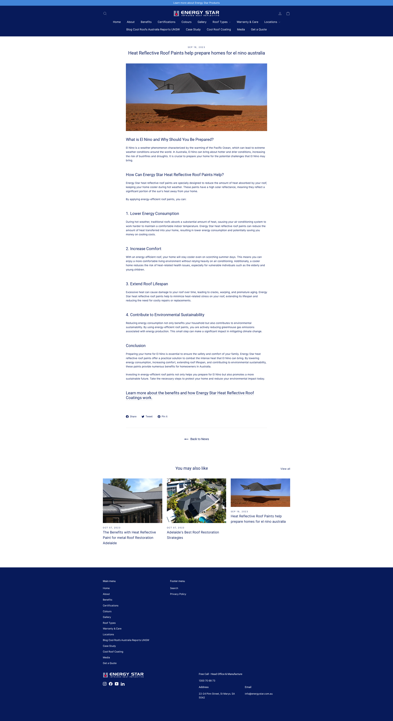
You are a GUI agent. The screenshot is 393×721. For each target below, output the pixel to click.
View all (285, 468)
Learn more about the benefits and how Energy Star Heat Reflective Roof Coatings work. (190, 395)
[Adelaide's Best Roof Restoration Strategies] (196, 500)
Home (117, 22)
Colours (186, 22)
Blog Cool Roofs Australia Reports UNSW (153, 29)
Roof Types (220, 22)
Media (241, 29)
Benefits (146, 22)
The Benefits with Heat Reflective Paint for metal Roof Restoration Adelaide (129, 537)
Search (174, 588)
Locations (271, 22)
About (131, 22)
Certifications (166, 22)
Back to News (199, 439)
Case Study (193, 29)
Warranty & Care (247, 22)
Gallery (202, 22)
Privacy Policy (178, 594)
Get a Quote (259, 29)
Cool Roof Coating (219, 29)
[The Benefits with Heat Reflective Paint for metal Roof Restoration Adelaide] (132, 500)
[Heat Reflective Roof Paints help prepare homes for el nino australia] (260, 492)
